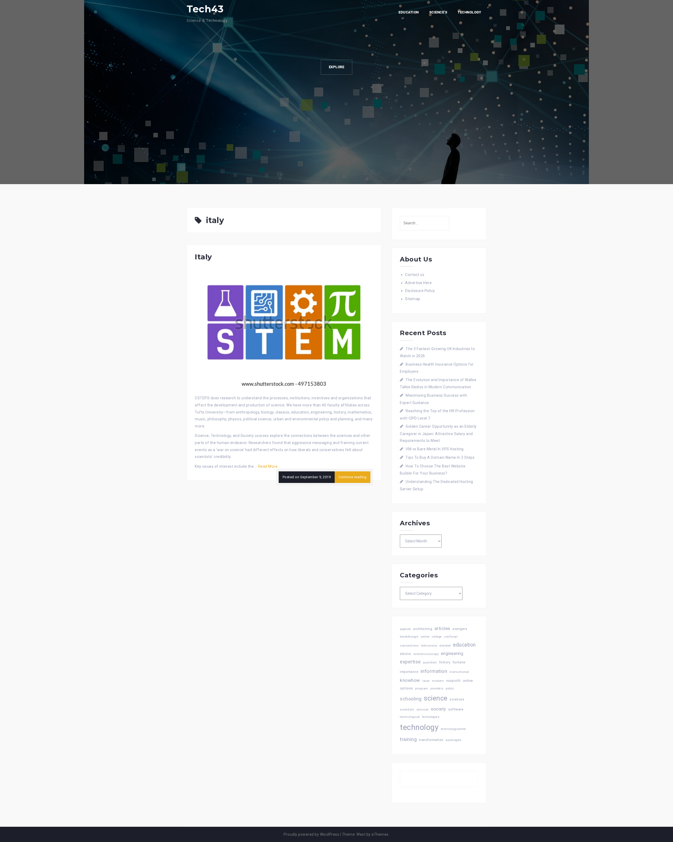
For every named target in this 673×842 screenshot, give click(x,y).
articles (442, 628)
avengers (459, 629)
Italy (203, 256)
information (434, 671)
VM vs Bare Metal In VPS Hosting (435, 449)
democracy (429, 645)
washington (453, 740)
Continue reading (352, 477)
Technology (469, 12)
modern (438, 681)
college (437, 636)
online (468, 681)
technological (410, 717)
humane (459, 662)
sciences (457, 699)
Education (409, 12)
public (450, 688)
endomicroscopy (426, 654)
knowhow (410, 680)
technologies (430, 717)
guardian (430, 662)
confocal (450, 636)
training (408, 739)
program (421, 688)
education (464, 645)
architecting (422, 629)
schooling (411, 699)
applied (405, 629)
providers (436, 688)
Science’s (438, 12)
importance (409, 672)
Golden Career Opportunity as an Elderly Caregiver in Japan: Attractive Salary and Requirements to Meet (438, 433)
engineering (452, 653)
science (435, 698)
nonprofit (453, 681)
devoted (445, 645)
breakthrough (409, 636)
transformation (431, 740)
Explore (336, 67)
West (360, 834)
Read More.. (268, 466)
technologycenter (453, 729)
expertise (410, 661)
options (406, 688)
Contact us (414, 275)
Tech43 (205, 9)
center (425, 636)
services (422, 709)
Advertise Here (418, 283)
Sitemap (412, 299)
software (455, 709)
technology (419, 727)
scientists (407, 709)
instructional (459, 672)
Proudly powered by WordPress (311, 834)
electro (405, 654)
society (438, 709)
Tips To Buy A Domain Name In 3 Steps (440, 457)
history (445, 662)
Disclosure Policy (420, 291)
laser (426, 681)
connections (409, 645)
